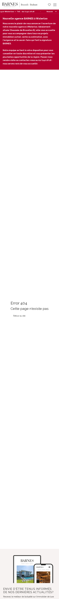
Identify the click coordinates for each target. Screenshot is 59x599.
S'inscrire (29, 596)
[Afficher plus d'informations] (56, 11)
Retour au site (19, 299)
